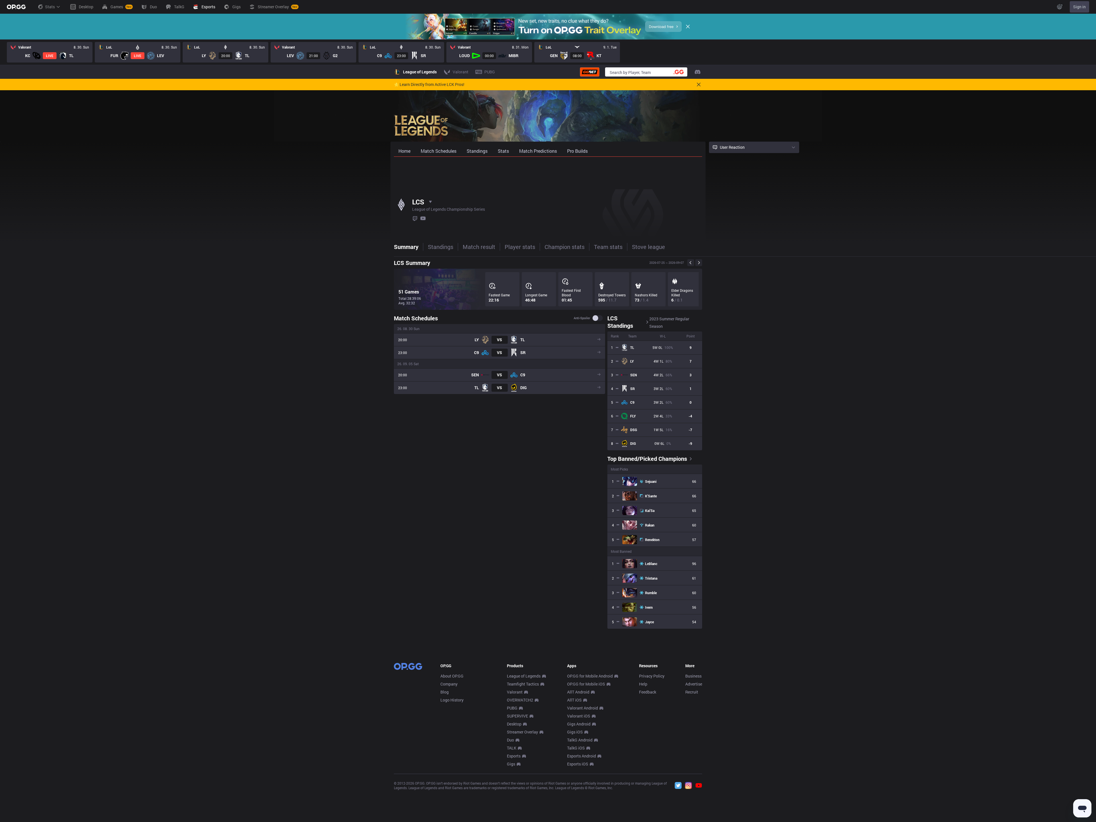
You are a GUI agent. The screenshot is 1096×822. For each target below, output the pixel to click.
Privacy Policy (651, 676)
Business (693, 676)
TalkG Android (580, 740)
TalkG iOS (576, 748)
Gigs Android (579, 724)
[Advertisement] (548, 172)
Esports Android (581, 756)
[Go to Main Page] (16, 7)
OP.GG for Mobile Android (590, 676)
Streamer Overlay (522, 732)
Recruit (691, 692)
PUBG (512, 708)
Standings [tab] (440, 246)
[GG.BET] (589, 72)
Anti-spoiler (582, 318)
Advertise (693, 684)
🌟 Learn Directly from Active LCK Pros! (429, 84)
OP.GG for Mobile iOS (586, 684)
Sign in (1079, 6)
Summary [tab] (406, 246)
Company (449, 684)
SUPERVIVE (517, 716)
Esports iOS (577, 764)
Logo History (452, 700)
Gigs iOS (575, 732)
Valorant (515, 692)
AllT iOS (574, 700)
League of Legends (524, 676)
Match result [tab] (479, 246)
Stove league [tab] (648, 246)
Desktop (514, 724)
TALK (511, 748)
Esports (514, 756)
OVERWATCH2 (520, 700)
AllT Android (578, 692)
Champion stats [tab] (565, 246)
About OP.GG (452, 676)
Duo (510, 740)
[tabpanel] (548, 443)
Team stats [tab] (608, 246)
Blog (444, 692)
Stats (50, 6)
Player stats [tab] (520, 246)
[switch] (598, 318)
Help (643, 684)
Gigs (511, 764)
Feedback (647, 692)
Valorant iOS (578, 716)
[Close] (687, 26)
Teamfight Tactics (523, 684)
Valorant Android (582, 708)
